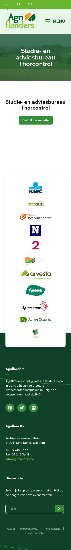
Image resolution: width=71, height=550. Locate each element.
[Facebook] (9, 407)
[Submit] (59, 508)
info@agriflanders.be (19, 459)
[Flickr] (33, 407)
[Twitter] (21, 407)
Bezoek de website (35, 120)
